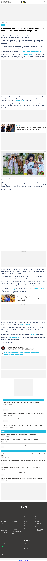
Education (5, 409)
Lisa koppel (20, 352)
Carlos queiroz (18, 354)
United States (39, 288)
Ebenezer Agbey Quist (15, 32)
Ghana (5, 415)
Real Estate (6, 420)
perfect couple (30, 285)
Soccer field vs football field (31, 352)
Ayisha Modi (28, 54)
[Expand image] (45, 152)
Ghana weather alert (9, 354)
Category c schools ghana (10, 352)
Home (2, 22)
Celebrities (6, 427)
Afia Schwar (22, 290)
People (6, 22)
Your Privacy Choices (24, 560)
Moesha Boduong (24, 324)
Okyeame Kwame (19, 100)
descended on (13, 290)
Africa (2, 457)
